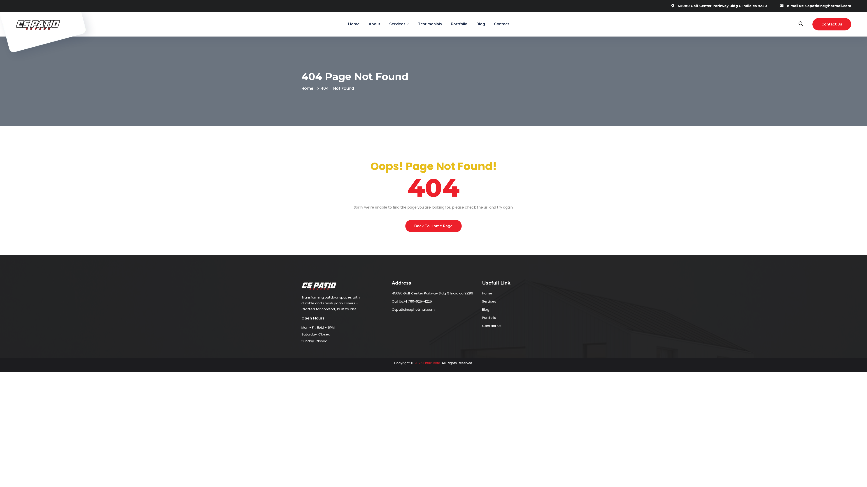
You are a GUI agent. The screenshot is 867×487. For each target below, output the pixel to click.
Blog (480, 24)
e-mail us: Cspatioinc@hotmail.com (819, 6)
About (374, 24)
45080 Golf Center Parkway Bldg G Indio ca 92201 (723, 6)
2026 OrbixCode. (427, 363)
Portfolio (459, 24)
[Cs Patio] (38, 24)
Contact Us (491, 325)
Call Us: (398, 301)
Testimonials (430, 24)
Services (489, 301)
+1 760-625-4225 (418, 301)
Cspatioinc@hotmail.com (413, 309)
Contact (501, 24)
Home (354, 24)
